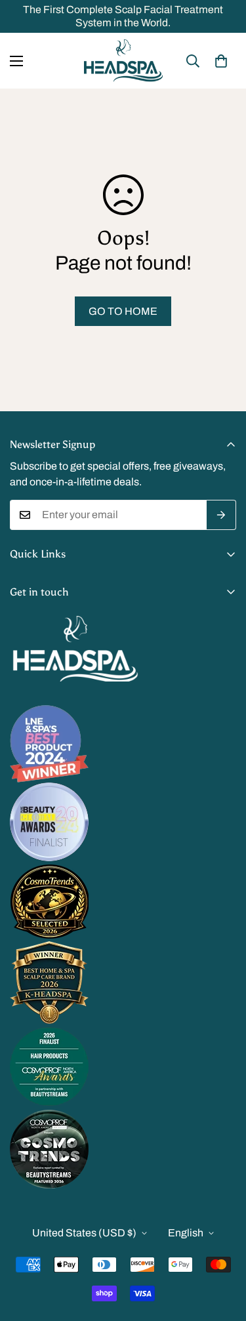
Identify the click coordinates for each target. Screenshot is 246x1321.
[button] (221, 61)
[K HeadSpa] (123, 61)
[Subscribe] (221, 515)
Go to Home (123, 311)
